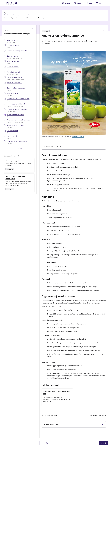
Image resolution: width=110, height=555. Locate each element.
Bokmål (67, 3)
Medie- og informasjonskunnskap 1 (16, 15)
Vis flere (19, 149)
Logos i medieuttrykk (13, 67)
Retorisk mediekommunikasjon (27, 18)
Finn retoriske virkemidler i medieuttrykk (15, 177)
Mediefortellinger (9, 18)
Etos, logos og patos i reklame (16, 161)
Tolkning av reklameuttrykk (15, 77)
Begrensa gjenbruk (78, 136)
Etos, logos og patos (13, 45)
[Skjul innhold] (32, 29)
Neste (102, 443)
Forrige (46, 443)
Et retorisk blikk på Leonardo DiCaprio (18, 99)
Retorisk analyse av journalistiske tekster (19, 120)
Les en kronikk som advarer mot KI (17, 141)
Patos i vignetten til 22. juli (14, 93)
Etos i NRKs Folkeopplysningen (16, 88)
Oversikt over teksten (54, 155)
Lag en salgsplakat (12, 130)
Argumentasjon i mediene (14, 83)
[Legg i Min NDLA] (104, 31)
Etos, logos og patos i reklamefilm (17, 109)
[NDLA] (12, 3)
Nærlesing (48, 196)
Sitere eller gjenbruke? (51, 424)
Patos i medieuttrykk (13, 61)
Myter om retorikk (12, 40)
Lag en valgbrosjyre (13, 136)
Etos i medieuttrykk (12, 56)
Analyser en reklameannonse (15, 114)
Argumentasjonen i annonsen (59, 296)
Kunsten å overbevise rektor (15, 125)
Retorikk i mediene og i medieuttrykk (17, 51)
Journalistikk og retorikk (14, 72)
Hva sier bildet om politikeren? (16, 104)
